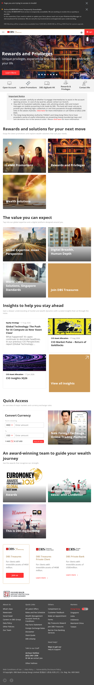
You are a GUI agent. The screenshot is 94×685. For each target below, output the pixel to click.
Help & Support (54, 649)
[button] (86, 3)
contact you (38, 658)
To (6, 431)
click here (60, 26)
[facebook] (11, 680)
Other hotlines (31, 663)
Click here (41, 110)
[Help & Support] (81, 32)
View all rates (38, 442)
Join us (15, 575)
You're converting (11, 421)
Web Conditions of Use (12, 669)
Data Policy (28, 669)
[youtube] (5, 680)
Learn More (11, 72)
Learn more (41, 578)
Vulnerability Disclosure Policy (48, 669)
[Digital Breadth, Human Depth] (69, 237)
